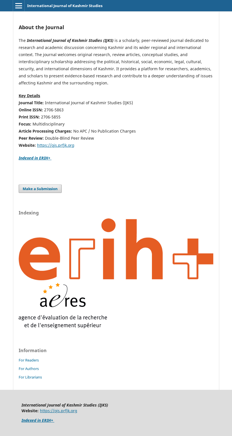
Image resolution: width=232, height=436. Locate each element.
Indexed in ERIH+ (35, 158)
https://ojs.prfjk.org (55, 145)
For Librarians (30, 377)
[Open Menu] (18, 5)
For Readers (29, 360)
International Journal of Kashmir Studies (64, 5)
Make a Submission (40, 188)
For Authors (29, 368)
